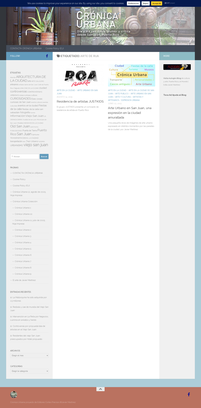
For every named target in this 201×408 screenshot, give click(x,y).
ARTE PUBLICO (122, 94)
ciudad (43, 88)
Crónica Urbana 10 (23, 214)
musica (20, 123)
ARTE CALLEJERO (37, 81)
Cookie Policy (19, 179)
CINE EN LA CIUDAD (31, 88)
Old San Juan (20, 126)
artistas (21, 85)
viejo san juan (36, 144)
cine (22, 88)
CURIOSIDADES (20, 98)
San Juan (24, 134)
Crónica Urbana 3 (23, 236)
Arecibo (13, 77)
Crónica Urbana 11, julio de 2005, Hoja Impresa (28, 222)
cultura (34, 95)
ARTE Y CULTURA (123, 97)
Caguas (17, 88)
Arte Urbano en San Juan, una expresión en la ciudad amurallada (129, 112)
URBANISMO (16, 145)
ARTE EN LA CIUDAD (66, 90)
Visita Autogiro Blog (172, 78)
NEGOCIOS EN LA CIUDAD (33, 123)
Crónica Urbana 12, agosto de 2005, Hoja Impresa (28, 194)
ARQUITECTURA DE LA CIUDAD (28, 79)
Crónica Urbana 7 (23, 261)
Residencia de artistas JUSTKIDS (80, 101)
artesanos (14, 84)
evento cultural (36, 102)
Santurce (35, 135)
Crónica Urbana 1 (23, 208)
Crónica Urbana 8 (23, 267)
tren (24, 141)
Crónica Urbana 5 (23, 249)
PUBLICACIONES (16, 130)
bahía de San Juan (31, 85)
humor (32, 113)
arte (29, 81)
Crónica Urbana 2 (23, 230)
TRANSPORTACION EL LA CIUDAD (24, 138)
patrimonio (34, 127)
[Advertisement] (177, 144)
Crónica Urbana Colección (25, 201)
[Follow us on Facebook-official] (47, 56)
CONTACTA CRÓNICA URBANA (26, 48)
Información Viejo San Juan (26, 115)
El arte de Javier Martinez (24, 280)
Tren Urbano (32, 141)
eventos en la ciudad (28, 105)
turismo (42, 141)
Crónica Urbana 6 (23, 255)
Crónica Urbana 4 (23, 242)
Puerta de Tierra (30, 130)
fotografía (25, 112)
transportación (16, 141)
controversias (18, 91)
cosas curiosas (25, 95)
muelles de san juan (30, 119)
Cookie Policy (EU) (55, 48)
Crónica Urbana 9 (23, 274)
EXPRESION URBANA (130, 100)
